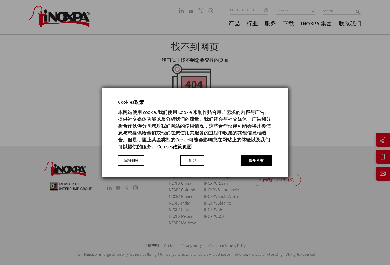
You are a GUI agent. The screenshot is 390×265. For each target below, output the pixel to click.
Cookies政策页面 (174, 147)
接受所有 (256, 160)
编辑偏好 (131, 160)
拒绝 (192, 160)
